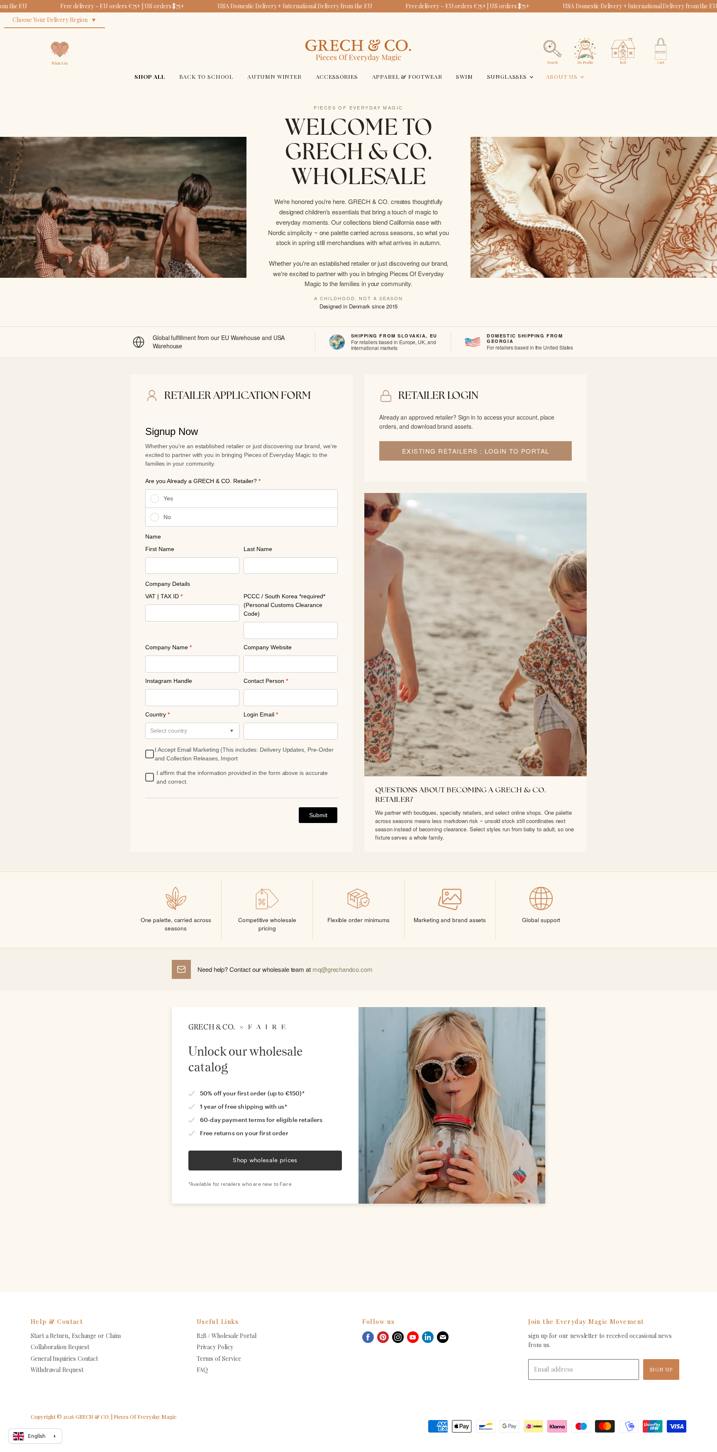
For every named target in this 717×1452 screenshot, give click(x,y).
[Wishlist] (59, 35)
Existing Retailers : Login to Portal (475, 451)
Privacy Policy (215, 1347)
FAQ (202, 1370)
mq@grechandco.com (342, 969)
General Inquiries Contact (64, 1358)
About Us (562, 76)
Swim (464, 76)
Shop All (149, 76)
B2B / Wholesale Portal (226, 1336)
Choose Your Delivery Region (50, 20)
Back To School (206, 76)
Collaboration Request (60, 1347)
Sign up (661, 1369)
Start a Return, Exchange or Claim (76, 1336)
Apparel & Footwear (407, 76)
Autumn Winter (274, 76)
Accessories (337, 76)
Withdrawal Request (57, 1370)
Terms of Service (219, 1358)
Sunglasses (508, 76)
